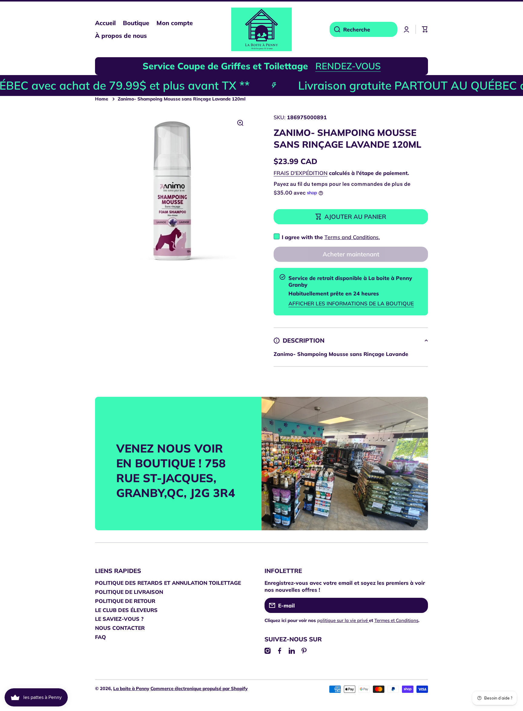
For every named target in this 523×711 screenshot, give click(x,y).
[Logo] (261, 29)
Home (101, 99)
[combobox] (363, 29)
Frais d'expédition (300, 173)
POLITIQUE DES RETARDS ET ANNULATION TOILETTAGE (168, 582)
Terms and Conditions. (352, 237)
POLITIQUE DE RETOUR (125, 600)
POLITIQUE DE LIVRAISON (129, 591)
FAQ (100, 637)
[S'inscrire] (420, 605)
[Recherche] (335, 29)
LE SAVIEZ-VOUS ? (119, 618)
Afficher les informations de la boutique (351, 303)
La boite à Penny (131, 688)
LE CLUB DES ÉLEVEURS (126, 610)
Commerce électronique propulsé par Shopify (199, 688)
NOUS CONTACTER (120, 627)
